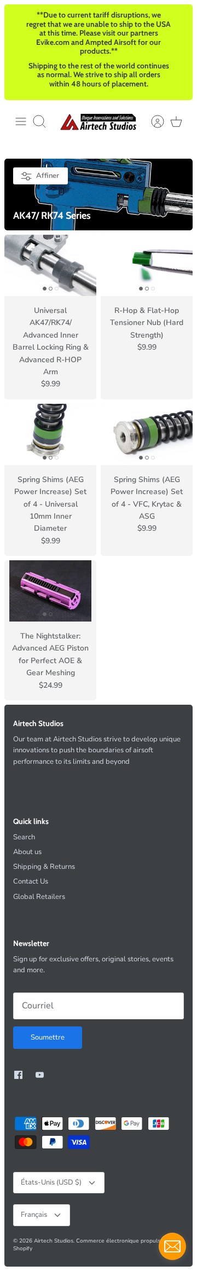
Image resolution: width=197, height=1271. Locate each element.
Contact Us (30, 881)
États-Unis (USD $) (51, 1182)
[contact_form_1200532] (172, 1246)
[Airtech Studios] (98, 122)
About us (27, 852)
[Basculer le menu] (21, 121)
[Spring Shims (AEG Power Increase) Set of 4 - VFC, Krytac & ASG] (147, 434)
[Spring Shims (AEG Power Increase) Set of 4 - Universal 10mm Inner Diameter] (50, 434)
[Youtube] (39, 1074)
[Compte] (152, 121)
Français (34, 1215)
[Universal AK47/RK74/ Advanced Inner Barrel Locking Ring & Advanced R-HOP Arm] (50, 265)
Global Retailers (39, 897)
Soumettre (48, 1037)
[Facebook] (18, 1074)
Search (24, 837)
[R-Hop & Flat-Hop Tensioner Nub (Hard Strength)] (147, 265)
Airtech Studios (53, 1241)
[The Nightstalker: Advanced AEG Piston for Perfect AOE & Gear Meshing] (50, 591)
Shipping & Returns (44, 867)
